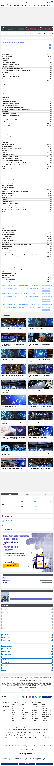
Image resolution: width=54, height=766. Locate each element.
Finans (13, 706)
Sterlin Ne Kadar (6, 665)
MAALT (3, 504)
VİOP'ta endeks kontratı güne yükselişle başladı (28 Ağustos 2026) (13, 345)
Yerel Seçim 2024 (9, 732)
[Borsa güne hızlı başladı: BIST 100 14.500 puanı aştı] (13, 369)
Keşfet (33, 722)
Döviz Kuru (47, 737)
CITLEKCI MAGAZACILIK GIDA (7, 587)
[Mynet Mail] (52, 2)
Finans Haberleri (46, 731)
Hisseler (31, 33)
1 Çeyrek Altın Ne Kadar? (28, 734)
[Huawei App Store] (6, 710)
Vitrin (23, 708)
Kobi (23, 720)
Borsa (11, 5)
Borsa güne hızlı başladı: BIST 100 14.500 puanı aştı (13, 376)
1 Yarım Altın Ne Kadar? (40, 734)
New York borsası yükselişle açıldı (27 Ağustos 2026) (39, 345)
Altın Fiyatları (35, 712)
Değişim (46, 33)
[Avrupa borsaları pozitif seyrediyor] (40, 384)
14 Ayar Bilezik (43, 732)
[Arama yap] (47, 2)
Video (13, 720)
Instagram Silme (45, 716)
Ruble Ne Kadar (5, 670)
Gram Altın (17, 732)
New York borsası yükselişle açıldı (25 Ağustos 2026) (39, 376)
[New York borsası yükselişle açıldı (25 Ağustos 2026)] (40, 369)
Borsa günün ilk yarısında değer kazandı (38, 437)
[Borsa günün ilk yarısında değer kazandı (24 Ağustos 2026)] (13, 415)
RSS (38, 742)
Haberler (13, 704)
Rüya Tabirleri (35, 718)
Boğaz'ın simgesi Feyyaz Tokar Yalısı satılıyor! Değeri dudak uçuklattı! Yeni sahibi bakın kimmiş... (21, 731)
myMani (43, 5)
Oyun (43, 702)
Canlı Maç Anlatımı (25, 712)
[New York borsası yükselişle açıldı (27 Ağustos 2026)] (40, 337)
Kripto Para (34, 710)
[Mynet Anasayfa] (27, 2)
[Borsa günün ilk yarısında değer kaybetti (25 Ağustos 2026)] (13, 384)
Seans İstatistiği (19, 33)
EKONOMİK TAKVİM (9, 529)
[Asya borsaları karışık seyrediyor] (13, 400)
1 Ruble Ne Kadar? (42, 735)
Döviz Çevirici (6, 605)
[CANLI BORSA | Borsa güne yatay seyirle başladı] (40, 446)
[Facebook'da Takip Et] (23, 697)
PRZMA (3, 499)
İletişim (15, 742)
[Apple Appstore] (6, 706)
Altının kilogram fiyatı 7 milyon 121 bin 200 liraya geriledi (40, 360)
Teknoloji (24, 702)
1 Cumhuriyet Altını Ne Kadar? (12, 735)
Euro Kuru (34, 716)
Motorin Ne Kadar (6, 640)
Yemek (13, 708)
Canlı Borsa (5, 33)
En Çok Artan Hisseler (18, 737)
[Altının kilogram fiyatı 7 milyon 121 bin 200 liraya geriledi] (40, 353)
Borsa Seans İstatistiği (36, 702)
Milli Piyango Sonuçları (46, 710)
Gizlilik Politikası (28, 742)
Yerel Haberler (15, 722)
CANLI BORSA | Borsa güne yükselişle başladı (12, 359)
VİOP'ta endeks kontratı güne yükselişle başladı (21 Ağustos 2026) (13, 453)
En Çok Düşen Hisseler (7, 737)
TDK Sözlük (44, 718)
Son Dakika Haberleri (16, 702)
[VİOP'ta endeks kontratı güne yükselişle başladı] (40, 400)
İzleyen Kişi (49, 577)
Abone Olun (31, 599)
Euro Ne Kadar (5, 662)
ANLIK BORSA (8, 516)
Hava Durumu (35, 720)
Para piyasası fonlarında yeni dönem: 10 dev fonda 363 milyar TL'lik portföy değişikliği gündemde (13, 438)
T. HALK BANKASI (5, 582)
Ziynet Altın (36, 732)
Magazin (13, 712)
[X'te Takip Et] (27, 697)
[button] (1, 2)
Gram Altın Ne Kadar (7, 648)
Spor (13, 718)
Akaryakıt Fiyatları (6, 634)
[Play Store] (6, 702)
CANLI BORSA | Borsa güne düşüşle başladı (38, 328)
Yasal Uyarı (34, 742)
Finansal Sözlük (35, 706)
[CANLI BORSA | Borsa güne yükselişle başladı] (13, 353)
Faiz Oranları (28, 738)
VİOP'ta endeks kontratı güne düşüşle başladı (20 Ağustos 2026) (40, 469)
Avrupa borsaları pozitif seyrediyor (37, 390)
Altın (25, 5)
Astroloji (23, 706)
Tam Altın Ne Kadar (6, 651)
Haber (38, 5)
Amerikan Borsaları (39, 33)
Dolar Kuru (34, 714)
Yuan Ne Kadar (5, 667)
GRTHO (3, 506)
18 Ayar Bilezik (10, 734)
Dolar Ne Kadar (5, 659)
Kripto (34, 5)
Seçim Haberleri (25, 710)
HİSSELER (7, 525)
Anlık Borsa (16, 5)
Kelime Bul (44, 704)
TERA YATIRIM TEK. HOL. (6, 580)
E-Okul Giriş (44, 712)
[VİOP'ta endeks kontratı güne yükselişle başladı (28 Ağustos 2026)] (13, 337)
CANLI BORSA (8, 520)
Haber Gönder (47, 696)
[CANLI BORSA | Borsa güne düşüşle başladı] (40, 322)
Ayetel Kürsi (44, 720)
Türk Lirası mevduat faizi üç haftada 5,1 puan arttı (26, 727)
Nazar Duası (44, 722)
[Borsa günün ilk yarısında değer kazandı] (40, 431)
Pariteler (22, 738)
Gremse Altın (29, 732)
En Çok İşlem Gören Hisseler (30, 737)
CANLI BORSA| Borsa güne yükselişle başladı (39, 422)
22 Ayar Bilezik (18, 734)
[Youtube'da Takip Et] (36, 697)
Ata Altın (23, 732)
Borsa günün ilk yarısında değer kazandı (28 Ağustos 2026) (12, 329)
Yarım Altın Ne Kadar (7, 654)
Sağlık (23, 704)
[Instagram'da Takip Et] (30, 697)
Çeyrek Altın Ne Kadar (7, 646)
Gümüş (29, 5)
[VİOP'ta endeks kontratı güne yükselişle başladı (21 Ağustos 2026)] (13, 446)
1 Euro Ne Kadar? (33, 735)
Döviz (21, 5)
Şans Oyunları (25, 718)
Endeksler (26, 33)
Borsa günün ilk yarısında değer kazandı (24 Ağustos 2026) (12, 422)
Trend (13, 714)
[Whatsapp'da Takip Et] (40, 697)
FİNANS (3, 5)
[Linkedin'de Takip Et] (33, 697)
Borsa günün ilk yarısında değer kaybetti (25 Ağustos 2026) (12, 391)
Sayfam (48, 5)
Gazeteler (24, 714)
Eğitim (13, 716)
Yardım (19, 742)
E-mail (23, 716)
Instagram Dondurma (46, 714)
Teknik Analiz (11, 33)
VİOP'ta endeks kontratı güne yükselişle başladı (40, 406)
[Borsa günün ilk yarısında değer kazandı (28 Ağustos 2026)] (13, 322)
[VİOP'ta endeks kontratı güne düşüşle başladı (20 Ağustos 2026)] (40, 462)
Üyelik (23, 742)
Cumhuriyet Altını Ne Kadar (8, 657)
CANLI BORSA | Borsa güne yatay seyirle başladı (39, 453)
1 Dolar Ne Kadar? (24, 735)
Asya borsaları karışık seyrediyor (9, 406)
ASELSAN (3, 584)
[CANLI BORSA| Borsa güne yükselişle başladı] (40, 415)
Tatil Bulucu (44, 708)
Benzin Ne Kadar (6, 637)
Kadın (13, 710)
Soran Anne (44, 706)
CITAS (3, 509)
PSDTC (3, 501)
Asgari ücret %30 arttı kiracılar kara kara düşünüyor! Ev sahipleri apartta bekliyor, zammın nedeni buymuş (26, 729)
